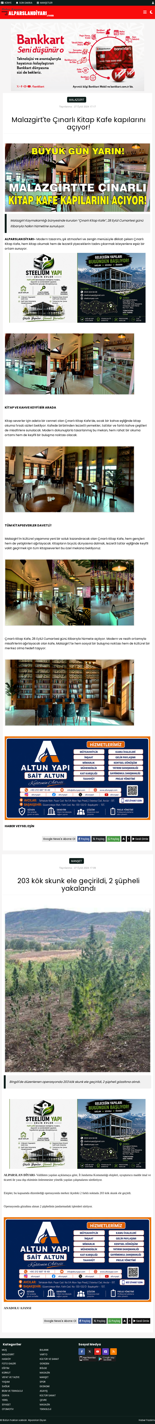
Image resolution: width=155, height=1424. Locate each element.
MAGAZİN (45, 1372)
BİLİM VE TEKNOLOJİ (12, 1390)
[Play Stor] (107, 1358)
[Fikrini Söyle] (105, 1351)
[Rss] (113, 1351)
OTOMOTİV (8, 1409)
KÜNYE (8, 2)
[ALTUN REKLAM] (77, 779)
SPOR (43, 1381)
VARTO (43, 1354)
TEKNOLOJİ (45, 1409)
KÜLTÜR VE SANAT (49, 1359)
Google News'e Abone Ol (59, 839)
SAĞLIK (6, 1386)
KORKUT (6, 1372)
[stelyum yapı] (77, 288)
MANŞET (76, 861)
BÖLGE (43, 1368)
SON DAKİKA (25, 2)
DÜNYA (5, 1395)
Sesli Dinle (141, 839)
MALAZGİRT (76, 100)
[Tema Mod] (151, 12)
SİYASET (6, 1404)
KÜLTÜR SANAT (48, 1395)
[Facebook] (81, 1351)
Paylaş (84, 839)
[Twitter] (89, 1351)
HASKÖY (6, 1359)
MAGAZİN (45, 1404)
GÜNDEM (44, 1363)
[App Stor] (87, 1358)
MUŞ (4, 1349)
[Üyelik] (153, 2)
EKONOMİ (45, 1386)
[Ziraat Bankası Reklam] (77, 56)
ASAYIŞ (44, 1390)
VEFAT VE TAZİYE (10, 1377)
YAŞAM (6, 1381)
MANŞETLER (46, 2)
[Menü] (145, 12)
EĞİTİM (5, 1368)
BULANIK (44, 1349)
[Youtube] (97, 1351)
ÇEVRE (43, 1400)
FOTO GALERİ (9, 1363)
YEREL (5, 1400)
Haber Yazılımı (147, 1420)
